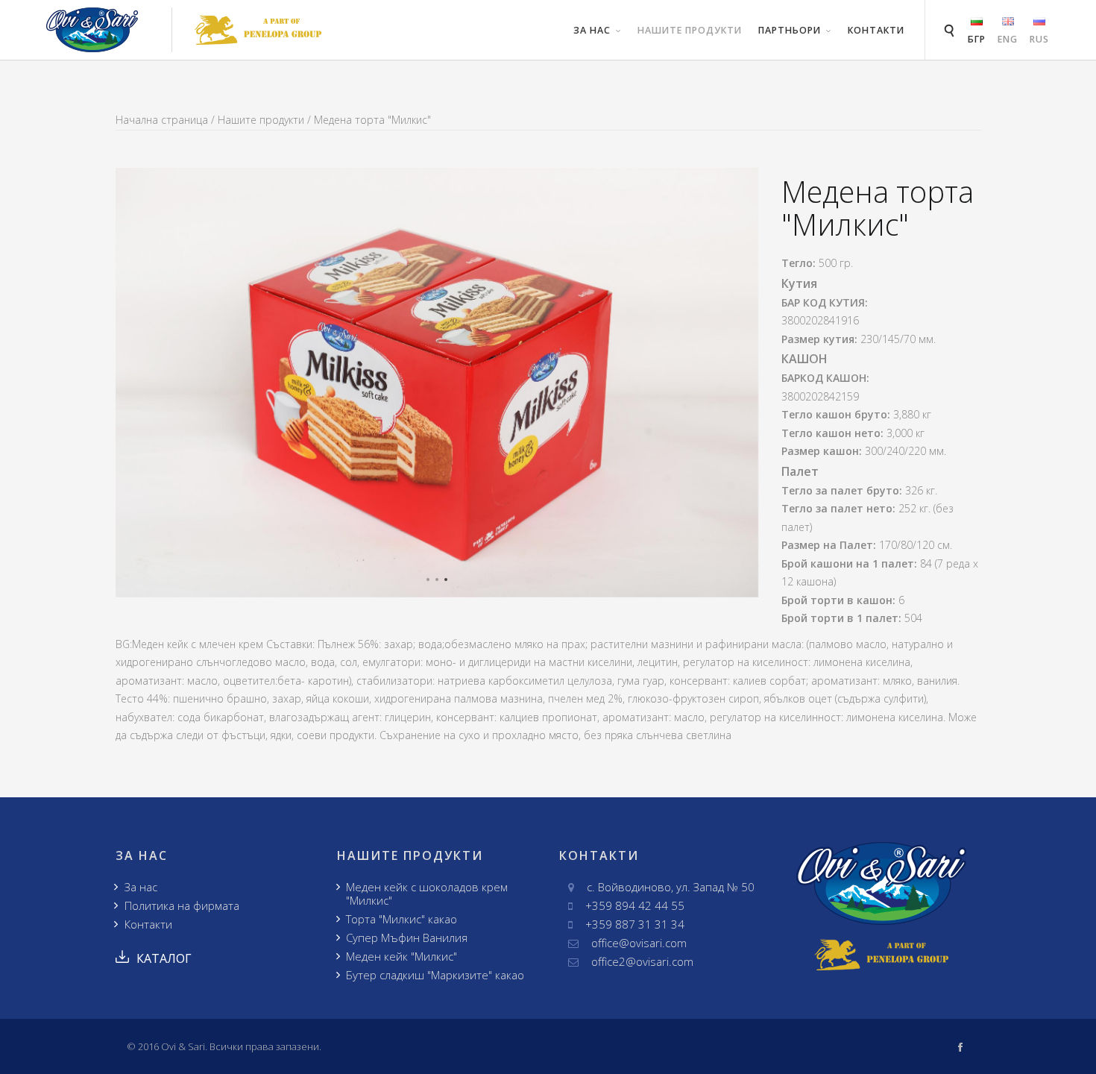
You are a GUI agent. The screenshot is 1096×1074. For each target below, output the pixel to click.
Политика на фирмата (182, 905)
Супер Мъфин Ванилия (406, 937)
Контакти (876, 30)
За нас (141, 887)
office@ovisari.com (639, 942)
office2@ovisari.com (642, 961)
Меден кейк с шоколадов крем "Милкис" (427, 893)
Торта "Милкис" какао (401, 919)
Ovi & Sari (183, 1046)
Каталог (164, 958)
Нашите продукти (689, 30)
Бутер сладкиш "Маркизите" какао (435, 975)
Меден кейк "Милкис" (401, 956)
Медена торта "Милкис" (372, 120)
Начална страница (162, 120)
